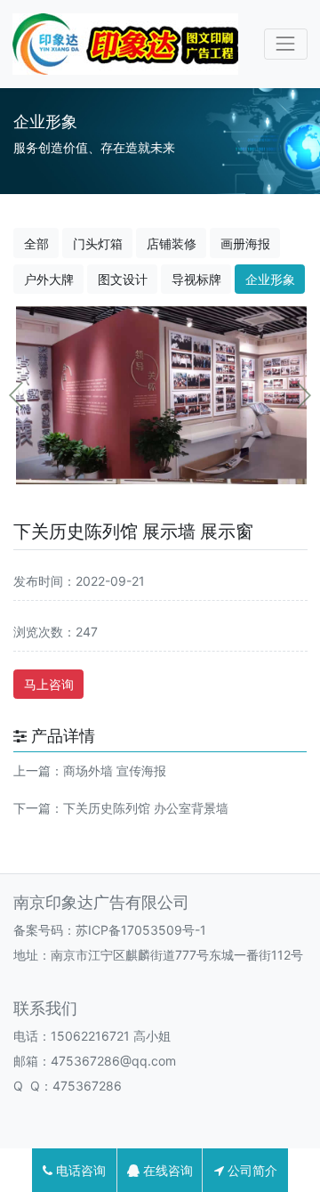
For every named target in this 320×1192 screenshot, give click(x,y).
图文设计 (123, 279)
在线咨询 (166, 1170)
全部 (36, 243)
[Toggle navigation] (286, 44)
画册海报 (245, 243)
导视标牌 (196, 279)
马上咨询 (49, 684)
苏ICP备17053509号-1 (141, 929)
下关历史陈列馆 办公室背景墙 (145, 807)
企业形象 (270, 279)
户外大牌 (49, 279)
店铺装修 (171, 243)
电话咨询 (79, 1170)
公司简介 (250, 1170)
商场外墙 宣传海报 (114, 770)
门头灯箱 (98, 243)
